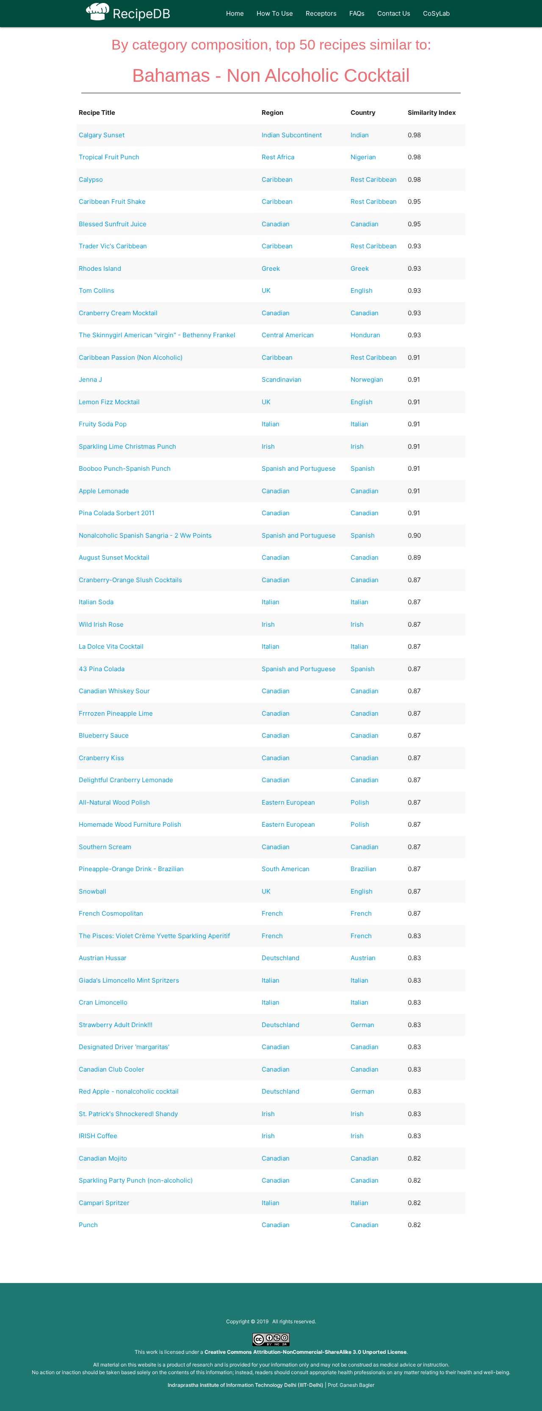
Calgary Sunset (101, 135)
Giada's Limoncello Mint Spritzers (129, 980)
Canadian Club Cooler (111, 1069)
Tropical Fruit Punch (109, 157)
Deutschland (280, 958)
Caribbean (277, 179)
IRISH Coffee (98, 1136)
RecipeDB (140, 13)
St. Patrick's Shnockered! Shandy (128, 1114)
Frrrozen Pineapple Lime (116, 713)
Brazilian (363, 869)
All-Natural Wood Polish (114, 802)
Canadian (276, 224)
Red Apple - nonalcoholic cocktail (129, 1091)
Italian (270, 424)
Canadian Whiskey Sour (114, 691)
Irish (268, 446)
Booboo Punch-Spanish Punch (125, 468)
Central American (288, 335)
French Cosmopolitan (111, 913)
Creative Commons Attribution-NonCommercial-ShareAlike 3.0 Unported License (305, 1352)
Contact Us (393, 13)
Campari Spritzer (104, 1203)
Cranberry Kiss (101, 758)
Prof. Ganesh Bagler (351, 1385)
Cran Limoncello (103, 1002)
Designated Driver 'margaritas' (124, 1047)
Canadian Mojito (103, 1158)
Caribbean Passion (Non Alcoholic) (131, 357)
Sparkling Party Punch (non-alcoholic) (136, 1180)
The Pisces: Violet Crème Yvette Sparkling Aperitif (154, 936)
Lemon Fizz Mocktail (109, 402)
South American (286, 869)
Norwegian (367, 379)
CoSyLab (436, 13)
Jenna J (90, 379)
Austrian (363, 958)
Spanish (363, 468)
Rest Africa (278, 157)
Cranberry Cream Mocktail (118, 313)
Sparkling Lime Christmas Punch (127, 446)
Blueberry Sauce (104, 735)
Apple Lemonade (104, 491)
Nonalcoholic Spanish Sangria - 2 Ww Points (145, 535)
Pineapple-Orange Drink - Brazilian (131, 869)
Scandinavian (281, 379)
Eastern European (288, 802)
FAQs (357, 13)
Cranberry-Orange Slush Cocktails (130, 580)
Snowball (92, 891)
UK (266, 290)
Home (235, 13)
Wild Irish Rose (101, 624)
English (362, 290)
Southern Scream (105, 847)
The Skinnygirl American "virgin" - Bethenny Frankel (157, 335)
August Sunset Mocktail (114, 557)
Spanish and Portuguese (299, 468)
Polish (360, 802)
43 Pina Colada (101, 669)
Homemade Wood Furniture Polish (130, 824)
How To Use (275, 13)
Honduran (365, 335)
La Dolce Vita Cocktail (111, 646)
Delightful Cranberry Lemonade (126, 780)
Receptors (321, 13)
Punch (88, 1225)
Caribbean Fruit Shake (112, 201)
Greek (271, 268)
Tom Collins (96, 290)
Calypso (91, 179)
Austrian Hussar (103, 958)
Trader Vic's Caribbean (113, 246)
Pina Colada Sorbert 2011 (117, 513)
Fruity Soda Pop (103, 424)
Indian (360, 135)
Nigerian (363, 157)
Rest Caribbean (374, 179)
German (362, 1025)
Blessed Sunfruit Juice (113, 224)
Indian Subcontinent (292, 135)
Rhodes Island (100, 268)
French (272, 913)
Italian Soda (96, 602)
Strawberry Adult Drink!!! (115, 1025)
